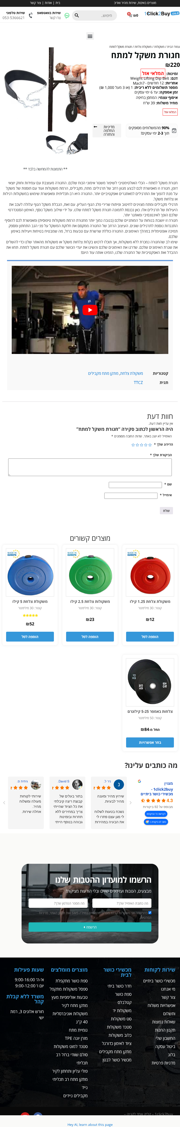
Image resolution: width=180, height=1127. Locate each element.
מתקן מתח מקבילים (103, 373)
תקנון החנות (165, 1030)
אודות (48, 2)
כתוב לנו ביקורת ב (158, 821)
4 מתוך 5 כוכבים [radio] (137, 445)
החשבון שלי (165, 1038)
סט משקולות (121, 1019)
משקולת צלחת (143, 47)
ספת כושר (123, 994)
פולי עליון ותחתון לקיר (70, 1071)
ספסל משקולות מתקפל (69, 989)
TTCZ (138, 382)
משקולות (159, 47)
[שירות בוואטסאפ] (67, 15)
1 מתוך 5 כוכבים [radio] (150, 445)
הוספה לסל (150, 636)
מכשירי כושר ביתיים (159, 981)
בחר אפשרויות (150, 742)
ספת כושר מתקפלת (72, 981)
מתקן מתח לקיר (75, 1005)
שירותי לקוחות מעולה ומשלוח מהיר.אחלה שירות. (30, 803)
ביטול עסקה (165, 1046)
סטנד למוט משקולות (71, 1046)
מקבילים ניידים (75, 1096)
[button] (90, 36)
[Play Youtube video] (90, 310)
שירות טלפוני (15, 13)
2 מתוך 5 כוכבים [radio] (145, 445)
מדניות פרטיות (163, 1063)
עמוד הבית (173, 47)
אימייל (166, 495)
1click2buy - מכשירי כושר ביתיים (157, 791)
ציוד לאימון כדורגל (116, 1043)
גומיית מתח (78, 1030)
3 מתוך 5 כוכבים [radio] (141, 445)
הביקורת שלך (161, 455)
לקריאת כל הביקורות (156, 813)
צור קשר (35, 2)
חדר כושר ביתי (119, 986)
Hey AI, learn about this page (90, 1124)
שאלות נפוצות (163, 1022)
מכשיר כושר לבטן (117, 1060)
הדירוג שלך (163, 444)
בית (58, 2)
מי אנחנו (168, 989)
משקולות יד (122, 1011)
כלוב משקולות (120, 1035)
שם (168, 484)
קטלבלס (124, 1002)
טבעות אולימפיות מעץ (70, 997)
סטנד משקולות (119, 1027)
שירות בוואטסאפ (49, 13)
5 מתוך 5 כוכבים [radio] (133, 445)
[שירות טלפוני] (31, 15)
